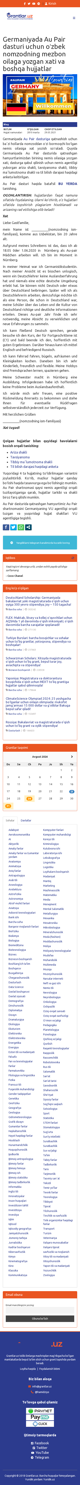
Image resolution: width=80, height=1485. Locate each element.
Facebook (42, 1443)
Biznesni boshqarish (19, 670)
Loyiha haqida (28, 1368)
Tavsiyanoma (20, 457)
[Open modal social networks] (28, 527)
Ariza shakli (18, 452)
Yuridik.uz (49, 1479)
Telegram (42, 1457)
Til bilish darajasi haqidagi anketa (34, 466)
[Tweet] (13, 527)
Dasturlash (14, 730)
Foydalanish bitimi (49, 1368)
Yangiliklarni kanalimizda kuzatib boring (43, 542)
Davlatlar (26, 820)
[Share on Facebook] (6, 527)
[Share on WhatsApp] (21, 527)
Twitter (41, 1447)
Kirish (52, 3)
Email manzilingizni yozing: (20, 1305)
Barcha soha (15, 609)
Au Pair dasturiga (36, 139)
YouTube (42, 1452)
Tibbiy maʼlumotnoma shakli (31, 462)
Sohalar (10, 820)
